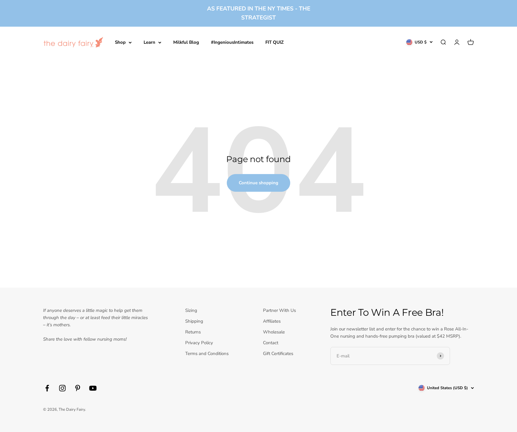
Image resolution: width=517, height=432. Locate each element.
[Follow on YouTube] (93, 388)
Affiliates (272, 321)
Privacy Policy (199, 343)
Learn (149, 42)
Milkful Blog (186, 42)
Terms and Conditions (207, 354)
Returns (193, 332)
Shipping (194, 321)
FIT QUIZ (274, 42)
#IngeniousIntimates (232, 42)
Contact (270, 343)
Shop (120, 42)
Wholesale (274, 332)
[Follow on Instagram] (62, 388)
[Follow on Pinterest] (78, 388)
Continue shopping (258, 183)
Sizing (191, 310)
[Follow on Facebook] (47, 388)
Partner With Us (279, 310)
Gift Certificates (278, 354)
